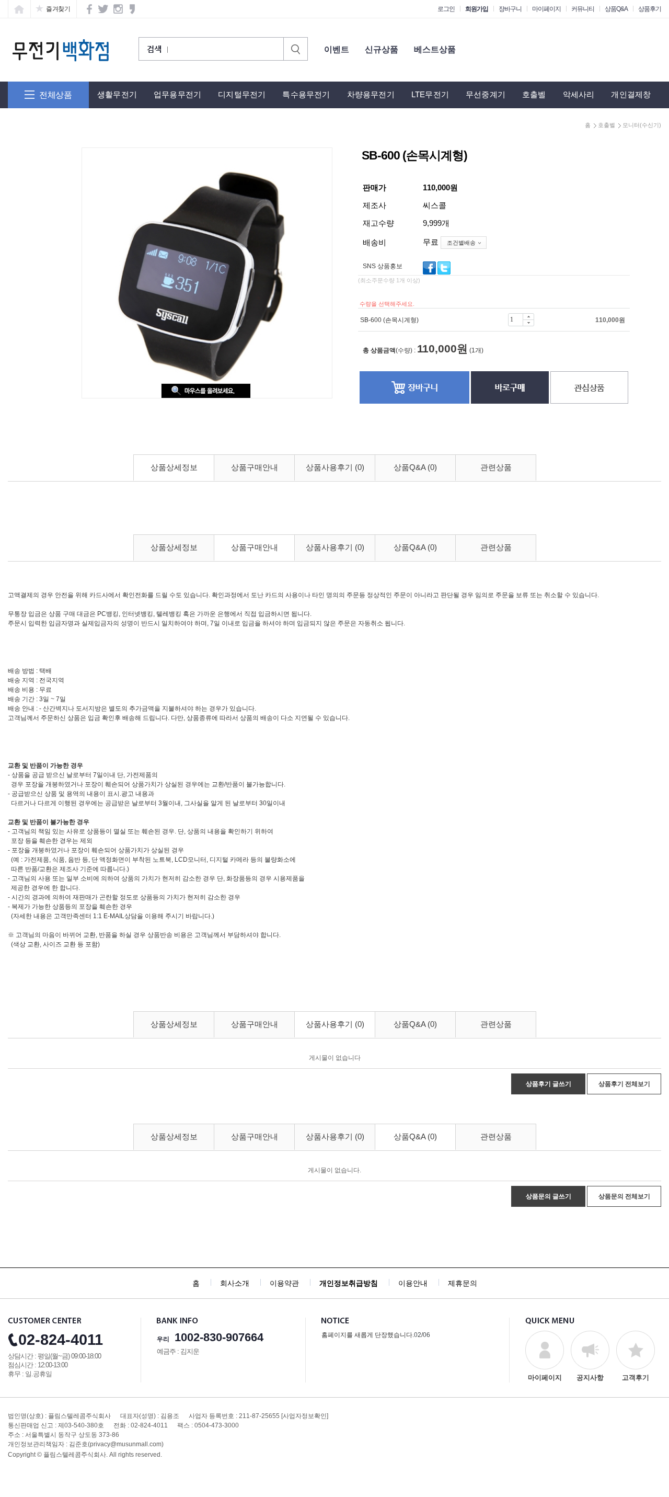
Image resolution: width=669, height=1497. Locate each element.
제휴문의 (462, 1283)
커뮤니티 (582, 9)
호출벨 (534, 94)
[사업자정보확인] (304, 1416)
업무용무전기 (177, 94)
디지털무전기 (242, 94)
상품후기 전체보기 (624, 1084)
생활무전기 (117, 94)
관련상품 (496, 467)
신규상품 (381, 49)
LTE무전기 (430, 94)
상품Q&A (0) (415, 467)
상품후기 (649, 9)
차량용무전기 (371, 94)
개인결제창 (631, 94)
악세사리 (579, 94)
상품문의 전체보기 (624, 1196)
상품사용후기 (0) (335, 467)
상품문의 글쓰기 (548, 1196)
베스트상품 (435, 49)
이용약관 (284, 1283)
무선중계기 (485, 94)
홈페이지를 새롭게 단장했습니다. (367, 1335)
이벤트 (336, 49)
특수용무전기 (306, 94)
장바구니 (510, 9)
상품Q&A (616, 9)
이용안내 (413, 1283)
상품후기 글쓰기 (548, 1084)
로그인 (446, 9)
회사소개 (234, 1283)
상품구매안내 (254, 467)
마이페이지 (546, 9)
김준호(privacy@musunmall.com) (116, 1444)
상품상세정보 (174, 467)
